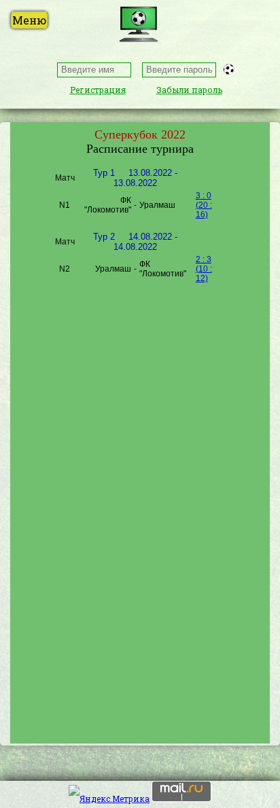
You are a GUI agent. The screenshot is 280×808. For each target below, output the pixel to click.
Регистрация (98, 89)
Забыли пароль (189, 89)
